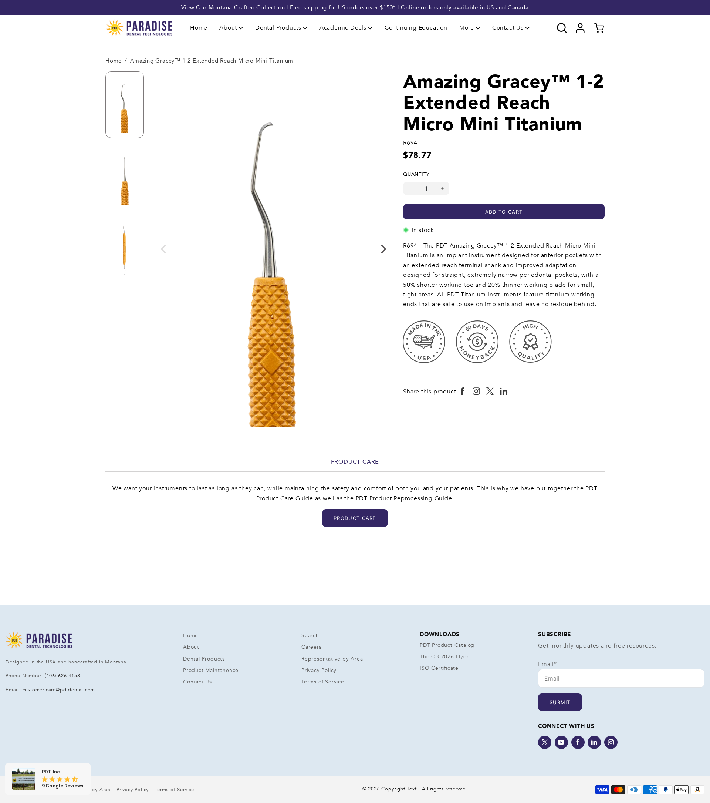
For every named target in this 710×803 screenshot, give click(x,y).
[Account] (580, 28)
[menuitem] (198, 28)
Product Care (355, 462)
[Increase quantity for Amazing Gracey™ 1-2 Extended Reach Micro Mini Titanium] (442, 188)
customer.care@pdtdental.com (59, 689)
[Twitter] (544, 742)
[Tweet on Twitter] (490, 391)
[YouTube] (561, 742)
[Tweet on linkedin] (504, 391)
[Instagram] (611, 742)
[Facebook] (578, 742)
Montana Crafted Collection (247, 7)
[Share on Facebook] (463, 391)
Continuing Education (416, 28)
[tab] (355, 462)
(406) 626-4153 (62, 675)
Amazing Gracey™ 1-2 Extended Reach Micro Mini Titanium (211, 60)
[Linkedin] (594, 742)
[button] (231, 28)
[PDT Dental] (139, 28)
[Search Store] (562, 28)
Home (198, 28)
